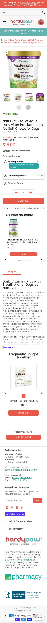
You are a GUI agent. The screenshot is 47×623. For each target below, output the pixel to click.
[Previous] (4, 69)
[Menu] (4, 22)
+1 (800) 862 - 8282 (22, 477)
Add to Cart (23, 201)
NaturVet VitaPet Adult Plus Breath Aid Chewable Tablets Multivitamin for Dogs (22, 242)
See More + (9, 347)
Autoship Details (15, 183)
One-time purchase (17, 175)
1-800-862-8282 (28, 2)
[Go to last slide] (7, 259)
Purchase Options (11, 156)
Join (37, 500)
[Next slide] (39, 259)
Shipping (6, 151)
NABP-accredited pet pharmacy (20, 561)
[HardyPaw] (21, 22)
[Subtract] (16, 192)
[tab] (12, 272)
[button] (41, 22)
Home (4, 40)
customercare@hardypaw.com (21, 469)
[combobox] (21, 12)
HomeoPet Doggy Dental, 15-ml (24, 401)
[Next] (42, 69)
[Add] (30, 192)
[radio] (5, 161)
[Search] (43, 12)
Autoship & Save (21, 164)
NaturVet (7, 137)
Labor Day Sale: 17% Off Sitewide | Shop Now (23, 32)
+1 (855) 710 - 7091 (18, 480)
